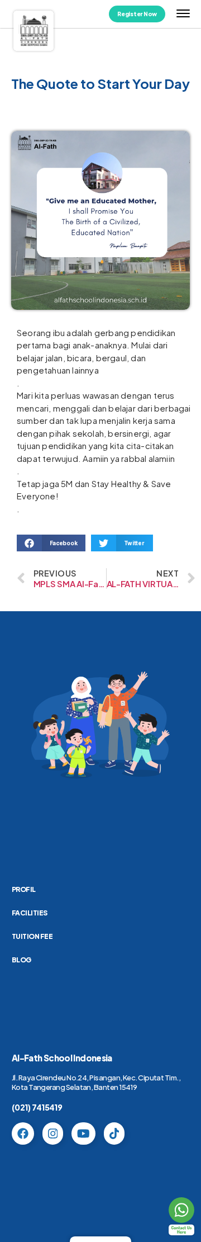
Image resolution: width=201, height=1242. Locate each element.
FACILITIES (29, 913)
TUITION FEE (32, 936)
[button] (51, 543)
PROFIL (24, 889)
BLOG (21, 960)
